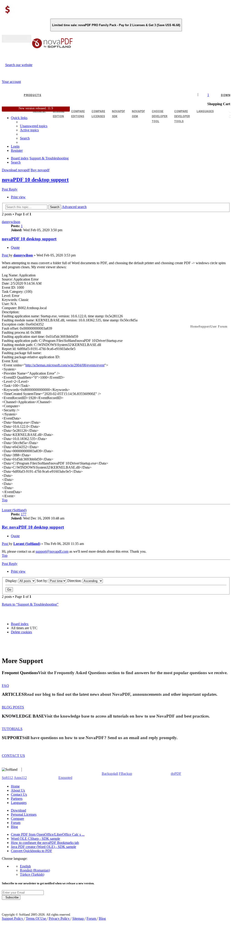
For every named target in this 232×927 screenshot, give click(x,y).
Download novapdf (16, 170)
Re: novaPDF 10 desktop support (33, 527)
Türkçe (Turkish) (32, 874)
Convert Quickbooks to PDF (31, 851)
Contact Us (19, 794)
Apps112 (20, 778)
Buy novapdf (40, 170)
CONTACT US (13, 756)
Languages (19, 803)
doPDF (176, 773)
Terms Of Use (36, 918)
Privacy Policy (59, 918)
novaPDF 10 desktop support (35, 180)
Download (18, 810)
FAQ (5, 686)
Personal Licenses (23, 814)
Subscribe (11, 897)
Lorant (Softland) (14, 510)
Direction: (74, 581)
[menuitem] (29, 130)
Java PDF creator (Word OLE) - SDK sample (43, 847)
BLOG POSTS (13, 707)
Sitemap (78, 918)
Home (15, 786)
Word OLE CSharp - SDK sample (35, 838)
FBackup (125, 773)
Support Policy (13, 918)
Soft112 (7, 778)
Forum (15, 823)
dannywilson (11, 222)
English (25, 866)
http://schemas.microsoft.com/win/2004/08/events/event (64, 365)
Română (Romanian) (35, 870)
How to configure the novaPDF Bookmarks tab (45, 843)
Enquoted (65, 778)
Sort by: (42, 581)
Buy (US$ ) (16, 38)
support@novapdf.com (52, 551)
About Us (18, 790)
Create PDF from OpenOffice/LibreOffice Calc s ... (48, 834)
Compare (17, 818)
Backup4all (110, 773)
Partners (16, 798)
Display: (11, 581)
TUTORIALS (12, 729)
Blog (14, 827)
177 (23, 514)
